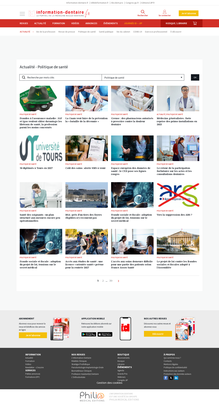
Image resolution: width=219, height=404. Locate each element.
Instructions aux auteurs (174, 370)
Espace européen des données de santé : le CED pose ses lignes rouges (130, 171)
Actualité (40, 23)
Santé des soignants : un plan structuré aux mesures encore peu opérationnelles (40, 217)
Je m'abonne (188, 13)
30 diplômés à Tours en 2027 (36, 168)
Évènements (111, 23)
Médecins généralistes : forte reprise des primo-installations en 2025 (177, 121)
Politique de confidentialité (175, 367)
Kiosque (121, 361)
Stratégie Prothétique (81, 364)
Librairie (121, 364)
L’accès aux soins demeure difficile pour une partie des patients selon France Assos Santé (132, 264)
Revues (24, 23)
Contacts (168, 361)
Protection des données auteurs (177, 374)
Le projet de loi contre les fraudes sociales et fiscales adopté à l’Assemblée (177, 264)
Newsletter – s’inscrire (34, 367)
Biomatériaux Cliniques (82, 370)
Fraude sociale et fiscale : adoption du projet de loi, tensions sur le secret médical (131, 217)
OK (195, 77)
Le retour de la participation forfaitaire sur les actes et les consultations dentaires (174, 171)
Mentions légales (171, 364)
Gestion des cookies (109, 383)
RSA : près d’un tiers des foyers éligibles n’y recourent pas (83, 216)
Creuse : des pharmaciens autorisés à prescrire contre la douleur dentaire (132, 121)
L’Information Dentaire (81, 357)
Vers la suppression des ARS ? (174, 214)
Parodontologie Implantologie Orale (87, 367)
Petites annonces (32, 373)
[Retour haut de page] (213, 395)
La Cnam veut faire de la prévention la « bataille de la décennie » (86, 120)
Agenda (121, 370)
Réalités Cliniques (79, 361)
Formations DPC (32, 377)
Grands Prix (122, 373)
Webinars (121, 377)
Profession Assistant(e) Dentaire (85, 374)
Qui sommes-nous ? (172, 357)
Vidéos (75, 23)
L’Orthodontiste (78, 377)
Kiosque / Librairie (176, 23)
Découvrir (158, 333)
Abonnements (124, 357)
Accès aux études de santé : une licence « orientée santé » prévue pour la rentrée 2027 (84, 264)
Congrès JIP (123, 380)
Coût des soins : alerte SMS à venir (85, 168)
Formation (58, 23)
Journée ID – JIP (133, 23)
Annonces (91, 23)
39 (110, 281)
